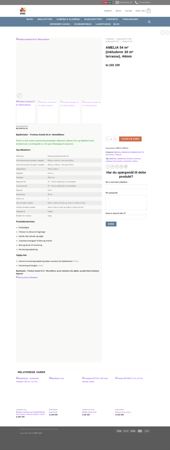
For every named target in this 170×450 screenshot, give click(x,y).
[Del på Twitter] (112, 167)
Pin (143, 152)
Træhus (135, 161)
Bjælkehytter (93, 19)
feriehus (130, 159)
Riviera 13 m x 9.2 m (123, 412)
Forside (110, 39)
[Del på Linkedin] (126, 167)
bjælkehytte (122, 159)
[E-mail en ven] (117, 167)
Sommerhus (110, 155)
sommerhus (127, 161)
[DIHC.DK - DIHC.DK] (23, 11)
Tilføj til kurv (130, 139)
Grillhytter (44, 19)
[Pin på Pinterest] (121, 167)
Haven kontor (117, 161)
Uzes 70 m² (53, 412)
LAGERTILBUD (103, 24)
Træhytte (127, 41)
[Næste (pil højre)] (9, 445)
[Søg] (149, 21)
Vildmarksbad (82, 24)
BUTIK (30, 19)
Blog (116, 24)
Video (75, 261)
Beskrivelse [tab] (22, 128)
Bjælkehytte (112, 41)
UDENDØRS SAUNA (60, 24)
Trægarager (130, 19)
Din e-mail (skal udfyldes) (116, 182)
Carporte (112, 19)
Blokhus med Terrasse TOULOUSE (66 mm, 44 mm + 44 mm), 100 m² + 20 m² (30, 413)
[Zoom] (19, 95)
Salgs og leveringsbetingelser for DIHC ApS (39, 429)
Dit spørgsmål (111, 193)
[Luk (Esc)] (2, 438)
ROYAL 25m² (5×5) (89, 412)
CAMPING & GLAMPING (68, 19)
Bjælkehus (117, 152)
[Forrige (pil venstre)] (2, 445)
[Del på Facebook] (108, 167)
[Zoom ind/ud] (9, 438)
